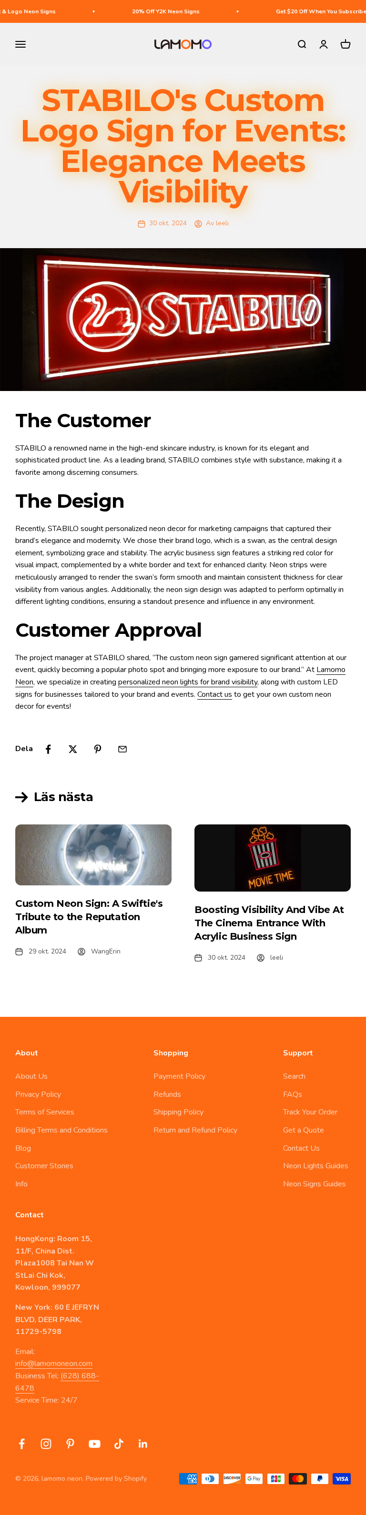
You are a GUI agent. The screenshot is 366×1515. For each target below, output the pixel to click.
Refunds (167, 1094)
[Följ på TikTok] (118, 1443)
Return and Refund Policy (195, 1130)
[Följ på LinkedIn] (143, 1443)
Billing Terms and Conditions (61, 1130)
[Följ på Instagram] (46, 1443)
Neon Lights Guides (315, 1166)
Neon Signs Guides (314, 1184)
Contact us (214, 694)
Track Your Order (310, 1112)
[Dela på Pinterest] (97, 749)
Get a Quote (303, 1130)
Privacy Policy (38, 1094)
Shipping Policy (178, 1112)
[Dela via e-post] (122, 749)
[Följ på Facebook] (21, 1443)
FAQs (292, 1094)
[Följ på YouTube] (94, 1443)
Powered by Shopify (116, 1478)
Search (294, 1076)
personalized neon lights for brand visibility (187, 682)
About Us (31, 1076)
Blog (23, 1148)
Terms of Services (44, 1112)
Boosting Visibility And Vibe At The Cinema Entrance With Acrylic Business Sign (269, 923)
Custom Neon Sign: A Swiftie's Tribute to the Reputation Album (89, 917)
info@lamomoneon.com (53, 1363)
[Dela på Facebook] (48, 749)
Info (21, 1184)
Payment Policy (179, 1076)
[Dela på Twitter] (72, 749)
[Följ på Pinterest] (70, 1443)
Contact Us (301, 1148)
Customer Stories (44, 1166)
